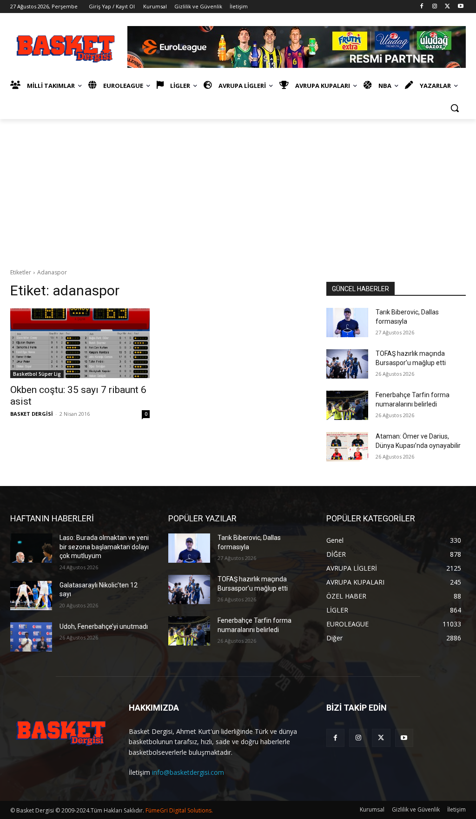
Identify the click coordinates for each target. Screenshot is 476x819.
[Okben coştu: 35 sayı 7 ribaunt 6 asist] (80, 343)
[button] (454, 108)
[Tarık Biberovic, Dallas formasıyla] (347, 322)
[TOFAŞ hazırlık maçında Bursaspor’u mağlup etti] (347, 364)
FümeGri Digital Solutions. (179, 810)
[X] (447, 6)
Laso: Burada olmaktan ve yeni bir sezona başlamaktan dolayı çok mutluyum (104, 546)
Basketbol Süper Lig (37, 374)
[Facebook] (421, 6)
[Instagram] (435, 6)
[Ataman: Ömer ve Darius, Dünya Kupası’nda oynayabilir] (347, 446)
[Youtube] (460, 6)
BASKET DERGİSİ (31, 413)
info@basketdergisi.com (188, 772)
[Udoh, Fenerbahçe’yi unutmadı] (31, 637)
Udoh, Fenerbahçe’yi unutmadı (104, 626)
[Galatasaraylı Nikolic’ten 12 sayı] (31, 595)
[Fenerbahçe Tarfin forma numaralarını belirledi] (347, 405)
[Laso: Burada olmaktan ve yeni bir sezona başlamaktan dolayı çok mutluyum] (31, 548)
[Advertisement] (238, 189)
